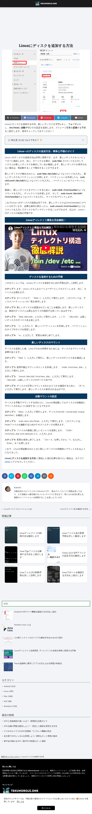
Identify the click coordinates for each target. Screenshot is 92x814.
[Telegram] (38, 476)
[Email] (44, 476)
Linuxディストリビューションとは (18, 509)
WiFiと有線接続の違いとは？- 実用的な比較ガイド (26, 721)
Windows (8, 706)
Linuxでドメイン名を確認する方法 (74, 509)
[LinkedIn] (31, 476)
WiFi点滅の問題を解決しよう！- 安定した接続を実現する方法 (30, 726)
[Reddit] (51, 476)
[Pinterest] (18, 476)
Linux (6, 691)
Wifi (5, 701)
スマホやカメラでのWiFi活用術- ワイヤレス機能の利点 (27, 731)
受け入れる (46, 808)
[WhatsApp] (24, 476)
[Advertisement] (46, 25)
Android (7, 686)
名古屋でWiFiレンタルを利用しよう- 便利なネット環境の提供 (30, 736)
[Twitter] (11, 476)
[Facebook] (5, 476)
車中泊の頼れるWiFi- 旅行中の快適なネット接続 (25, 741)
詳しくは (20, 801)
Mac (5, 696)
